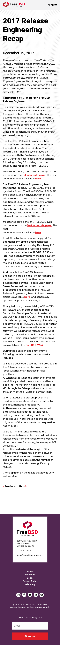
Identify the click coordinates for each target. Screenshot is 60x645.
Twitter (30, 595)
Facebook (24, 595)
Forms (30, 571)
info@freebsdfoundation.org (29, 555)
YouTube (42, 595)
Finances (30, 574)
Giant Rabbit (43, 607)
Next (22, 486)
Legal (30, 578)
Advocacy (30, 584)
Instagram (18, 595)
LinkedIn (36, 595)
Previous (10, 486)
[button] (52, 5)
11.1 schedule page (33, 175)
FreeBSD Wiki (34, 345)
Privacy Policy (30, 581)
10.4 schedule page (39, 225)
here (38, 178)
